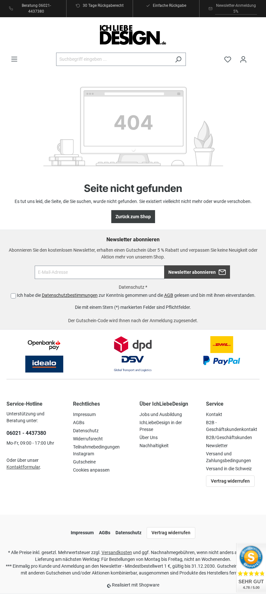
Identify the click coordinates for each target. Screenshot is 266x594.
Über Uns (148, 437)
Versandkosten (117, 552)
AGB (168, 295)
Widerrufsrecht (88, 438)
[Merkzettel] (228, 59)
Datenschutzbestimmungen (70, 295)
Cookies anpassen (91, 470)
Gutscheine (84, 461)
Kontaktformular (23, 467)
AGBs (78, 422)
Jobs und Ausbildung (160, 414)
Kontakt (214, 414)
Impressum (84, 414)
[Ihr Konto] (243, 59)
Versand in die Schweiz (229, 468)
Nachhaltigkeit (154, 445)
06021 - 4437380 (26, 433)
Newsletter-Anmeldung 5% (236, 8)
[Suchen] (178, 59)
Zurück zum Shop (133, 216)
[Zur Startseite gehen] (133, 35)
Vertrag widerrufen (230, 481)
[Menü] (14, 59)
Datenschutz (86, 430)
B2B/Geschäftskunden (229, 437)
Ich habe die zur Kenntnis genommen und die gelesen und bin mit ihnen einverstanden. (136, 295)
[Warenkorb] (255, 56)
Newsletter (217, 445)
